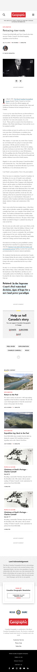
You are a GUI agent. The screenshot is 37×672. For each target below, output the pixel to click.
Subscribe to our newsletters (18, 595)
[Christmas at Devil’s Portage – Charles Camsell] (18, 468)
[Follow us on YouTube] (24, 668)
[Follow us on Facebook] (9, 668)
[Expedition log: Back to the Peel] (18, 429)
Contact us (18, 664)
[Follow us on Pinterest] (20, 668)
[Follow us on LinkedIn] (28, 668)
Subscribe (23, 330)
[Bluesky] (20, 81)
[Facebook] (16, 81)
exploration (24, 346)
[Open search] (4, 14)
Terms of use (18, 657)
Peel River (11, 346)
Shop (18, 334)
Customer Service (18, 640)
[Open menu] (33, 14)
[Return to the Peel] (18, 392)
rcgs (27, 350)
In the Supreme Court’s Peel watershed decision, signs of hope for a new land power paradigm (16, 288)
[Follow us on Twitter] (13, 668)
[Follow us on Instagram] (17, 668)
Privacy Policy (18, 661)
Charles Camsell (14, 350)
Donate (12, 330)
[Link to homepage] (18, 15)
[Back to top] (18, 357)
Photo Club (18, 643)
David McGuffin (10, 53)
